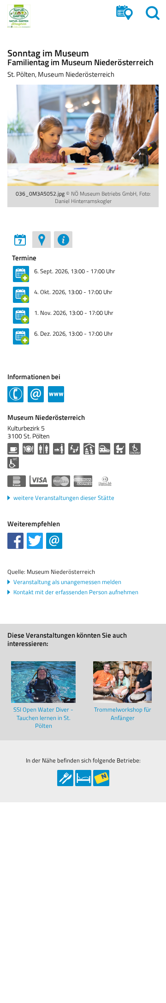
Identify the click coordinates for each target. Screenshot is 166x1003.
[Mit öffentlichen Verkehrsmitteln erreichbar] (104, 449)
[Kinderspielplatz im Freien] (74, 449)
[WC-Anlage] (43, 449)
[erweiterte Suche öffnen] (124, 13)
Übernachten (83, 778)
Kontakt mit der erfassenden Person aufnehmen (75, 592)
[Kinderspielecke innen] (89, 449)
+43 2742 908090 (15, 393)
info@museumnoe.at (36, 393)
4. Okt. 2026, (73, 291)
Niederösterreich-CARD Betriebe (101, 778)
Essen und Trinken (65, 778)
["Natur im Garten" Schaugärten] (18, 16)
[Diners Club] (105, 481)
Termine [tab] (20, 239)
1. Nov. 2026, (73, 312)
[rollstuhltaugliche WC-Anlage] (13, 462)
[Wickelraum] (59, 449)
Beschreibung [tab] (63, 239)
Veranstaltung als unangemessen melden (67, 582)
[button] (15, 541)
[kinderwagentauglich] (119, 449)
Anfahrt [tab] (41, 239)
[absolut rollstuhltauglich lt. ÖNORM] (135, 449)
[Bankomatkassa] (16, 481)
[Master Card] (61, 481)
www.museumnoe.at (56, 393)
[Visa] (39, 481)
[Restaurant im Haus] (28, 449)
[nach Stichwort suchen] (152, 13)
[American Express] (83, 481)
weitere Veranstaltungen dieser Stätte (63, 498)
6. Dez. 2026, (73, 333)
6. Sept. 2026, (74, 271)
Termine (24, 258)
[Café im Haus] (13, 449)
